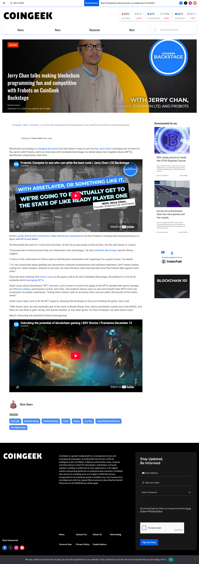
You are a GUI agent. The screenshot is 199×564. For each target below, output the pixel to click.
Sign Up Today (149, 542)
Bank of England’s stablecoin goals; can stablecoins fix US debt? (128, 3)
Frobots (13, 259)
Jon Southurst (163, 175)
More (131, 30)
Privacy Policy (83, 544)
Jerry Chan (105, 148)
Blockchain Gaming (31, 420)
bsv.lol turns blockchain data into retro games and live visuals (171, 214)
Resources (94, 30)
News (57, 30)
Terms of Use (65, 544)
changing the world (47, 148)
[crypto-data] (131, 16)
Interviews (13, 44)
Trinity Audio (36, 138)
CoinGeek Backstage (105, 250)
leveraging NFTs (35, 280)
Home (20, 30)
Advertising (115, 534)
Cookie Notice (99, 544)
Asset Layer (46, 276)
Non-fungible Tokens (18, 427)
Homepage (16, 125)
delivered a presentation (70, 236)
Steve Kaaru (15, 105)
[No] (195, 559)
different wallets (21, 289)
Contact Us (81, 534)
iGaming (77, 420)
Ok (171, 559)
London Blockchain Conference (33, 236)
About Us (97, 534)
